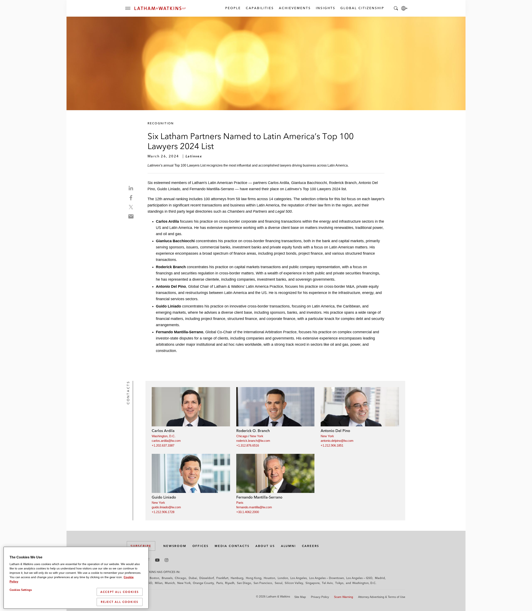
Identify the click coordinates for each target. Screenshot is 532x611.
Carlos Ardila (163, 430)
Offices (200, 546)
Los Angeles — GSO (359, 578)
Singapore (312, 583)
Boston (154, 578)
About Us (265, 546)
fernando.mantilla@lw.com (254, 507)
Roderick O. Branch (253, 430)
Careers (310, 546)
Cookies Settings (21, 589)
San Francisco (263, 583)
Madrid (380, 578)
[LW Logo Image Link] (160, 8)
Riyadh (229, 583)
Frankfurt (222, 578)
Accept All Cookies (119, 592)
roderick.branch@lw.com (253, 440)
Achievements (294, 8)
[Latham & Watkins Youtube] (157, 560)
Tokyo (339, 583)
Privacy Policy (320, 597)
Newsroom (174, 546)
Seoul (278, 583)
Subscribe (141, 546)
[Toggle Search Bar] (396, 8)
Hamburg (237, 578)
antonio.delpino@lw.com (337, 440)
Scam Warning (343, 597)
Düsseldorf (206, 578)
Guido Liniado (164, 497)
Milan (159, 583)
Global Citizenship (362, 8)
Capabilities (259, 8)
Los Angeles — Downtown (326, 578)
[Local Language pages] (404, 8)
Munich (170, 583)
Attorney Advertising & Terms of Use (381, 597)
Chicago (242, 436)
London (283, 578)
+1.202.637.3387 (163, 445)
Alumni (288, 546)
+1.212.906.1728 (163, 512)
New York (256, 436)
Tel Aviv (327, 583)
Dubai (193, 578)
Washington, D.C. (163, 436)
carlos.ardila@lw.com (166, 440)
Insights (325, 8)
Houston (269, 578)
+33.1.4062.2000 (247, 512)
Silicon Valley (294, 583)
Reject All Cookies (119, 602)
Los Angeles (298, 578)
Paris (239, 502)
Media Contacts (232, 546)
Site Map (300, 597)
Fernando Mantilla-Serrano (259, 497)
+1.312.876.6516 (247, 445)
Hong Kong (253, 578)
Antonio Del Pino (335, 430)
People (232, 8)
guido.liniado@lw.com (166, 507)
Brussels (167, 578)
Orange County (203, 583)
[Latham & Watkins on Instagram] (166, 560)
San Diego (244, 583)
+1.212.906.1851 (332, 445)
